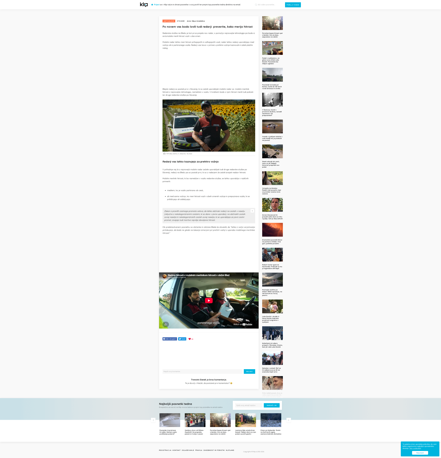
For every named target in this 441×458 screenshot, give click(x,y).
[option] (170, 424)
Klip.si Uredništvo (198, 21)
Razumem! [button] (420, 453)
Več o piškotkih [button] (415, 448)
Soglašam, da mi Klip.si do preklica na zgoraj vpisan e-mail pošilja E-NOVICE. (258, 410)
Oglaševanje (188, 450)
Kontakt (177, 450)
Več (238, 411)
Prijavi (157, 4)
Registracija (165, 450)
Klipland (230, 450)
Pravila (198, 450)
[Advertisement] (209, 68)
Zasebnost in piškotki (214, 450)
